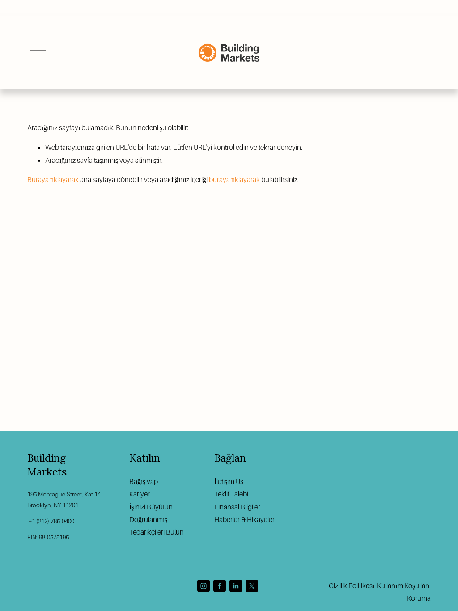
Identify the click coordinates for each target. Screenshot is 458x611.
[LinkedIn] (235, 586)
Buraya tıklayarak (53, 179)
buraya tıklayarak (234, 179)
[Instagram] (203, 586)
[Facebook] (219, 586)
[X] (252, 586)
